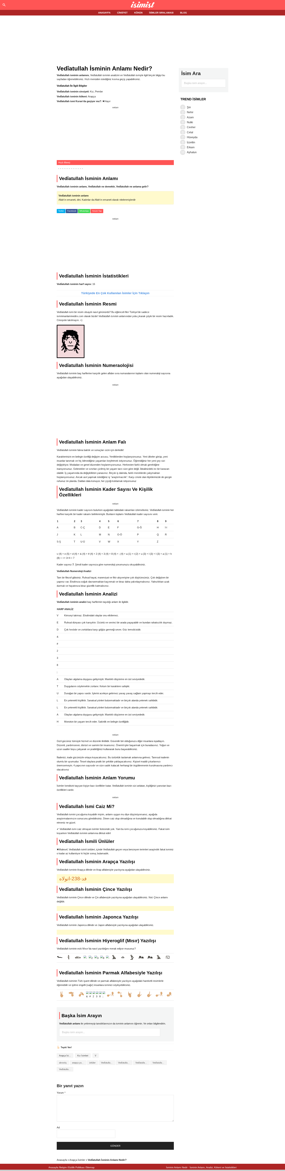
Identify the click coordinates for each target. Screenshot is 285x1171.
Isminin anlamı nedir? (143, 5)
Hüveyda (192, 137)
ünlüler (92, 1062)
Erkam (190, 147)
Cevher (191, 127)
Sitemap (90, 1167)
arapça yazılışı (79, 1062)
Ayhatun (192, 152)
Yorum (61, 1092)
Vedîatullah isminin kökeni (160, 1062)
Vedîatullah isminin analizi (108, 1062)
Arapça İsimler (66, 1055)
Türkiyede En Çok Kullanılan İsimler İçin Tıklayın (115, 293)
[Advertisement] (142, 40)
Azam (190, 117)
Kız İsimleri (82, 1055)
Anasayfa (62, 1159)
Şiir (189, 107)
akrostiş (63, 1062)
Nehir (190, 112)
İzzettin (191, 142)
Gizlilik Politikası (76, 1167)
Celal (190, 132)
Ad (58, 1127)
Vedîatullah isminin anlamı (125, 1062)
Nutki (190, 122)
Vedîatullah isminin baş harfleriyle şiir (142, 1062)
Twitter (61, 211)
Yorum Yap (97, 211)
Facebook (71, 211)
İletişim (63, 1167)
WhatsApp (84, 211)
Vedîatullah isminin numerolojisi (66, 1069)
